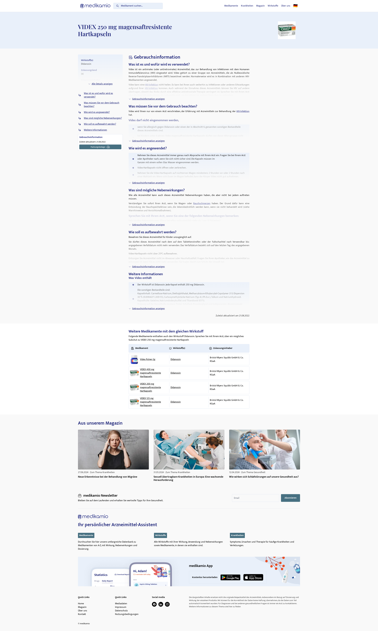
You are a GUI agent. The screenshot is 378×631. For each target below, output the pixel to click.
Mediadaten (121, 603)
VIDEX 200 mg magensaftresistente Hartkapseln (150, 387)
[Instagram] (167, 604)
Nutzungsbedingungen (127, 614)
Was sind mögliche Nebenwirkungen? (103, 118)
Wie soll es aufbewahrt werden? (100, 124)
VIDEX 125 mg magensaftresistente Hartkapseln (150, 402)
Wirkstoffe (273, 6)
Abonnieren (290, 498)
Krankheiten (247, 6)
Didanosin (176, 359)
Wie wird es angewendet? (97, 112)
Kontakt (82, 614)
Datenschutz (121, 611)
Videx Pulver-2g (147, 359)
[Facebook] (154, 604)
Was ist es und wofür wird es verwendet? (98, 95)
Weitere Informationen (95, 130)
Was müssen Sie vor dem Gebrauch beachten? (101, 104)
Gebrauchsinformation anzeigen (148, 99)
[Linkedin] (160, 604)
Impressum (120, 607)
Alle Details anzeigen (102, 84)
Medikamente (231, 6)
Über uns (285, 6)
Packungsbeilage (98, 147)
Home (81, 603)
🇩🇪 (295, 6)
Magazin (260, 6)
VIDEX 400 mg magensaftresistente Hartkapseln (150, 373)
